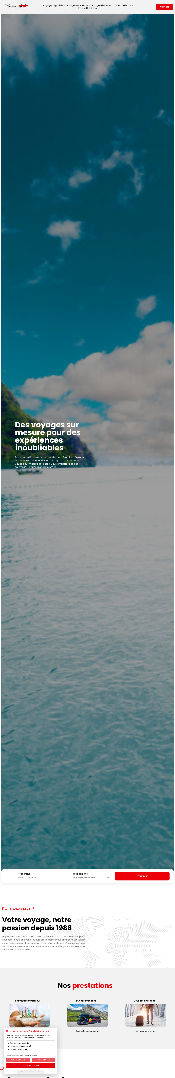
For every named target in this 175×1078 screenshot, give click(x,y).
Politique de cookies (30, 1055)
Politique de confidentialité (14, 1055)
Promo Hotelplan (87, 8)
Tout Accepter (18, 1060)
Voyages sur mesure (77, 5)
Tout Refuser (43, 1060)
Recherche (24, 873)
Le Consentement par (30, 1072)
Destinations (80, 873)
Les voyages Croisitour (27, 1000)
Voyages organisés (53, 5)
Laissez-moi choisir (31, 1066)
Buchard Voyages (86, 1000)
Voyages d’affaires (101, 5)
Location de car (123, 5)
